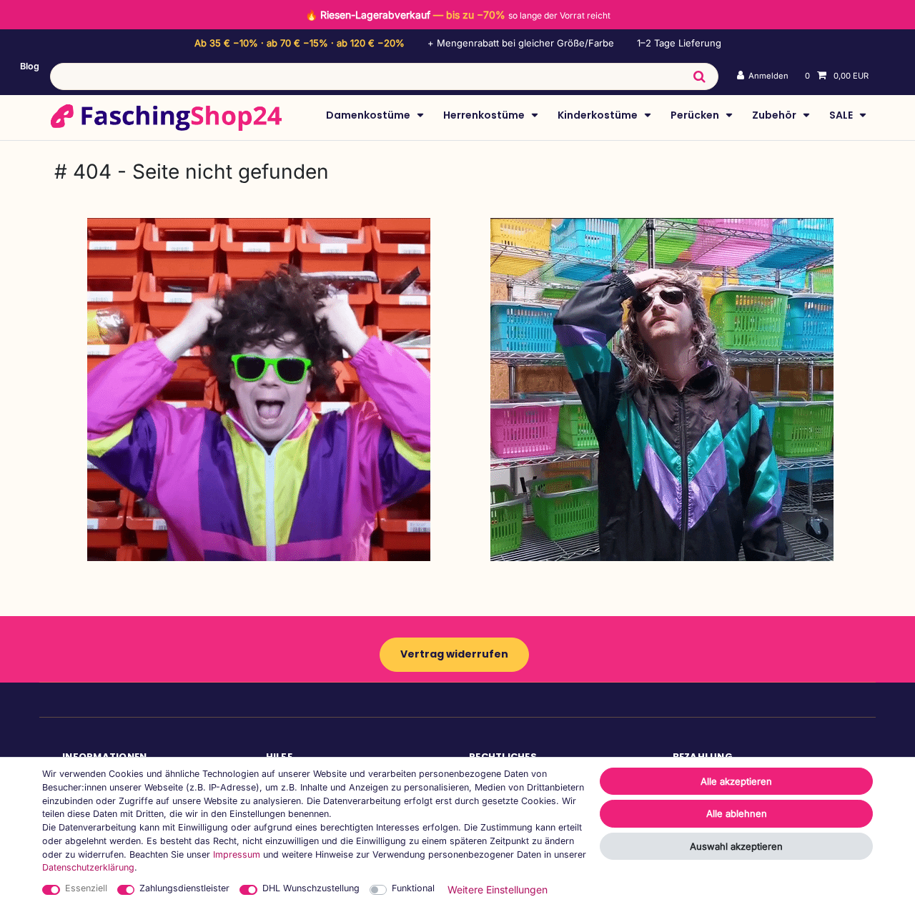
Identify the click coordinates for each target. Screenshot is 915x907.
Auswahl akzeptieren (736, 846)
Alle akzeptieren (736, 781)
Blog (29, 66)
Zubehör (775, 115)
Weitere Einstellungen (497, 889)
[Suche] (699, 76)
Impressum (236, 854)
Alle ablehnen (736, 813)
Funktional (413, 888)
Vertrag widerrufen (454, 654)
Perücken (696, 115)
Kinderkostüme (599, 115)
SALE (842, 115)
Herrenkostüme (485, 115)
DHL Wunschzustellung (311, 888)
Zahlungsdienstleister (184, 888)
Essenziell (86, 888)
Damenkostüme (369, 115)
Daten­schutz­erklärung (88, 867)
